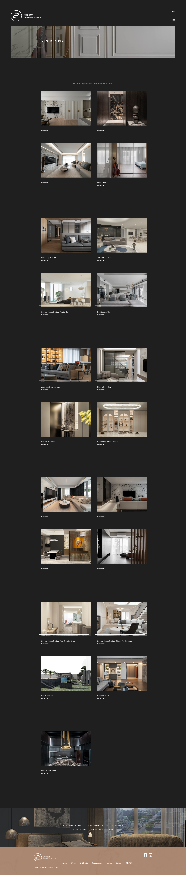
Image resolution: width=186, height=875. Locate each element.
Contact (119, 863)
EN (174, 11)
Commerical (97, 863)
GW (57, 867)
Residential (84, 863)
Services (108, 863)
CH (171, 11)
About (65, 863)
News (73, 863)
